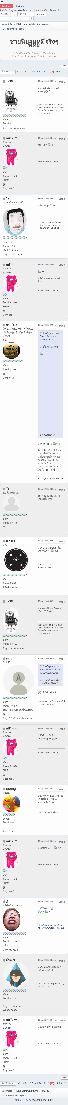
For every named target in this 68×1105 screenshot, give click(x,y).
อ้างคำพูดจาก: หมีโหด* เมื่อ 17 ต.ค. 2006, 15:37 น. (49, 336)
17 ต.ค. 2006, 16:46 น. (47, 264)
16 (63, 71)
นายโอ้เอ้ (11, 325)
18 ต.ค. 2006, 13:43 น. (47, 901)
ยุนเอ (9, 658)
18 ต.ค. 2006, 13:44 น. (47, 960)
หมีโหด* (11, 138)
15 (60, 71)
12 (47, 71)
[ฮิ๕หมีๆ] (4, 184)
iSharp (10, 541)
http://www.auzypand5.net (50, 925)
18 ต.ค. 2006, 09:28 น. (47, 658)
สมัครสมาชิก (54, 10)
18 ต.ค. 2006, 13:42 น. (47, 841)
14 (56, 71)
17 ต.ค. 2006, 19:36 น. (47, 489)
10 (40, 71)
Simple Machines (44, 1099)
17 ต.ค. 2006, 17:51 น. (47, 325)
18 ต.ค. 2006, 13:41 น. (47, 788)
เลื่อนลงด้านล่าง (7, 71)
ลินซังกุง (11, 789)
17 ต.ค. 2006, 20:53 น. (47, 540)
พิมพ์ (64, 65)
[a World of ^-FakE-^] (4, 714)
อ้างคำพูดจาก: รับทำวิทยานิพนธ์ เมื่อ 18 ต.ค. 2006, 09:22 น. (50, 669)
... (28, 71)
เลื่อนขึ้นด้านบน (8, 1083)
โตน (8, 198)
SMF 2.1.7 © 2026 (24, 1099)
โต (7, 489)
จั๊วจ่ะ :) (10, 960)
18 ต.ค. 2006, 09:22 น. (47, 601)
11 (43, 71)
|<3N (9, 81)
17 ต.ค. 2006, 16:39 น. (47, 81)
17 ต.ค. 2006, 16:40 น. (47, 138)
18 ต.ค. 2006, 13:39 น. (47, 728)
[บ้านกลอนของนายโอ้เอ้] (4, 373)
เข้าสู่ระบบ (37, 10)
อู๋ (7, 901)
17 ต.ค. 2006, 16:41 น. (47, 198)
